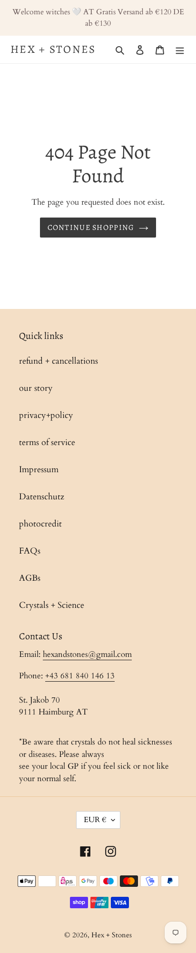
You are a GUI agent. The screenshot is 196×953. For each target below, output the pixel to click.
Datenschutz (41, 497)
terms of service (47, 442)
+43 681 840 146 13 (80, 675)
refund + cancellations (58, 361)
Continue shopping (91, 227)
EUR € (95, 819)
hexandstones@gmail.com (87, 654)
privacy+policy (46, 415)
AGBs (29, 578)
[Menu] (180, 49)
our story (36, 388)
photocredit (40, 524)
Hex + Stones (53, 49)
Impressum (39, 470)
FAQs (29, 551)
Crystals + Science (51, 605)
